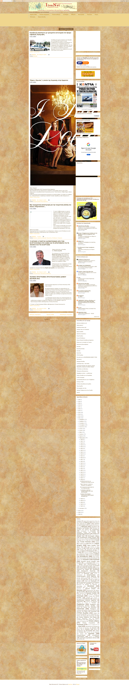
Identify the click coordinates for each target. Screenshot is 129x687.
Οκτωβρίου (81, 423)
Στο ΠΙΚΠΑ (80, 296)
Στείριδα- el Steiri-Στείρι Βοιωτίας (85, 271)
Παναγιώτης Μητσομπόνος (82, 371)
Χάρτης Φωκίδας (42, 16)
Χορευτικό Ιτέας (89, 632)
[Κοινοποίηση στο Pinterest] (35, 36)
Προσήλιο (85, 610)
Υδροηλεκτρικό (89, 626)
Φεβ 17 (82, 459)
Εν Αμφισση (81, 295)
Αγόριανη (35, 237)
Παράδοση (95, 598)
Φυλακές (94, 628)
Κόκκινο (96, 578)
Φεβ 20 (82, 453)
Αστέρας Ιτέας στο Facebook (83, 329)
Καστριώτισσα (79, 574)
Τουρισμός (89, 14)
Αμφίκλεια (40, 237)
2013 (79, 414)
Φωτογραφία (81, 14)
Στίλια (97, 614)
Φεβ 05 (82, 498)
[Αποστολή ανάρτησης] (48, 54)
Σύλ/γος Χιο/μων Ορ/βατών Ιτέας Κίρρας (88, 616)
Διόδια (79, 552)
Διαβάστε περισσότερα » (35, 51)
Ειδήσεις (97, 553)
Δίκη (84, 548)
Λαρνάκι (84, 579)
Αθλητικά (73, 14)
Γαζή (92, 540)
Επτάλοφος (94, 558)
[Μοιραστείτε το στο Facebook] (34, 36)
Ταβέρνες (96, 619)
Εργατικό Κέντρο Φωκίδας (88, 561)
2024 (79, 401)
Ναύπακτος (79, 359)
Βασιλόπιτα (94, 538)
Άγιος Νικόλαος (80, 522)
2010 (79, 510)
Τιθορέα (78, 621)
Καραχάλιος (94, 572)
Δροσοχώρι (86, 552)
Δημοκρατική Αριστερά (92, 549)
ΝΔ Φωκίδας (82, 591)
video (90, 521)
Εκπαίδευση (84, 556)
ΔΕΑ (92, 543)
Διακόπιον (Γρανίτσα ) (81, 333)
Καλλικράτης (39, 309)
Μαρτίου (81, 435)
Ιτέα (81, 567)
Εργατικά (96, 559)
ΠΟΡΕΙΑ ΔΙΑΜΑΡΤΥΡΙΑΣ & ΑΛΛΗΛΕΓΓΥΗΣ (87, 308)
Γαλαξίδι (97, 540)
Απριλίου (81, 434)
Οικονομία (80, 596)
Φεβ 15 (82, 463)
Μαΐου (80, 432)
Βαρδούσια (87, 538)
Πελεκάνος (94, 601)
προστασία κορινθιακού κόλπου (88, 637)
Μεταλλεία (48, 273)
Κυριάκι (92, 578)
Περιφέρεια (93, 604)
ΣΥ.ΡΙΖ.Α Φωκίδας (80, 377)
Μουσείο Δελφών (90, 588)
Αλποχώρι (95, 528)
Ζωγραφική (89, 563)
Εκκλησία (90, 555)
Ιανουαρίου (81, 508)
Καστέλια (78, 346)
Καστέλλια (86, 573)
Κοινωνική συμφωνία (80, 577)
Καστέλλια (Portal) (80, 348)
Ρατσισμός (94, 611)
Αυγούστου (81, 426)
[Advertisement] (53, 23)
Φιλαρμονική (96, 626)
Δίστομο (91, 548)
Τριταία (98, 624)
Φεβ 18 (82, 457)
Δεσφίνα (82, 549)
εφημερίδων (90, 109)
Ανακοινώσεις (95, 529)
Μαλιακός (96, 583)
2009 (79, 512)
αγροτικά (91, 633)
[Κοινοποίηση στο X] (33, 36)
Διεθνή (83, 551)
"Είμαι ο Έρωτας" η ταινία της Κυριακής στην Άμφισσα (49, 80)
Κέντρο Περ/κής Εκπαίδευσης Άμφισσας (85, 340)
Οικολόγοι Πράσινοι (93, 594)
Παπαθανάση (86, 598)
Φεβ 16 (82, 461)
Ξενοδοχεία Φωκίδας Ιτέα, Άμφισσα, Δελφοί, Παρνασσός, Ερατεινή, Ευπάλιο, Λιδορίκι (86, 366)
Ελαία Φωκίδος (80, 335)
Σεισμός (95, 613)
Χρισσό (78, 392)
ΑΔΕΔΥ (89, 523)
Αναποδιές (93, 531)
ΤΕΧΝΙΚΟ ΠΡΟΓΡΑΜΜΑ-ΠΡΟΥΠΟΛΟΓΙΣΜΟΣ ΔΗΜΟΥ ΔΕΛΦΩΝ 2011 (87, 495)
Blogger (77, 684)
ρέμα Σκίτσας (79, 639)
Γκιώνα (97, 542)
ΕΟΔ (77, 553)
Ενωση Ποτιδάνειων (81, 338)
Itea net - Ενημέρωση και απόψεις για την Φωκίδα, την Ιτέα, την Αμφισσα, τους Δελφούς (87, 234)
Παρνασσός (49, 237)
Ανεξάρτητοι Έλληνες (82, 532)
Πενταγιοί (86, 602)
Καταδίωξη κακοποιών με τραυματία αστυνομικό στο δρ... (87, 482)
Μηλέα (87, 587)
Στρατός (78, 615)
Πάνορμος (88, 597)
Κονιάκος (95, 577)
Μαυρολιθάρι (79, 586)
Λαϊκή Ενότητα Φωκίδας (83, 225)
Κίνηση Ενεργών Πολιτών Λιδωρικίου (84, 568)
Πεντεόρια (94, 602)
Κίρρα (96, 568)
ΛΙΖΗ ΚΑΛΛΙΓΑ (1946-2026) (83, 291)
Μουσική (79, 590)
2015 (79, 410)
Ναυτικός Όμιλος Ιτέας (93, 591)
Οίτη (85, 594)
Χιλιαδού (97, 630)
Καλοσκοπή (80, 572)
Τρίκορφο (89, 624)
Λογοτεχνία (93, 581)
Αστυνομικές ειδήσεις (93, 536)
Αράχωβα (35, 56)
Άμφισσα (87, 522)
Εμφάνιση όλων (96, 316)
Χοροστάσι (97, 632)
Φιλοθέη (80, 628)
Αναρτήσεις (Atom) (54, 319)
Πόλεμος (94, 610)
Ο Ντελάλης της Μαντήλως (82, 368)
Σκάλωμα (88, 614)
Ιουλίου (81, 428)
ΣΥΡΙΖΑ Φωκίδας (83, 613)
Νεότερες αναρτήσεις (35, 314)
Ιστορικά (97, 565)
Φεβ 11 (82, 470)
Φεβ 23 (82, 448)
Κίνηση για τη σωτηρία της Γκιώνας (84, 342)
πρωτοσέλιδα (85, 109)
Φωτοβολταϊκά (80, 630)
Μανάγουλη (79, 584)
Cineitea (79, 521)
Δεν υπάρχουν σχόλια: (42, 54)
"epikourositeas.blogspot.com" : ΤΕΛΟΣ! (86, 313)
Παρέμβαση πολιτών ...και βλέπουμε (84, 373)
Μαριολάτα (95, 584)
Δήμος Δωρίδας (80, 331)
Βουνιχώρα (79, 540)
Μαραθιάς (87, 584)
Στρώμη (84, 615)
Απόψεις (95, 533)
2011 (79, 417)
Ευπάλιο (79, 563)
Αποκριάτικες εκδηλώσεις (83, 533)
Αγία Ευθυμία (82, 525)
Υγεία (79, 626)
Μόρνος (97, 590)
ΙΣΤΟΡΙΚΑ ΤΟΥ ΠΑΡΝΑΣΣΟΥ (84, 265)
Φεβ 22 (82, 450)
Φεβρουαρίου (82, 437)
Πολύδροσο (54, 237)
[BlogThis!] (31, 36)
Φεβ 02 (82, 504)
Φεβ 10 (82, 472)
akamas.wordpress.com (82, 323)
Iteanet (85, 521)
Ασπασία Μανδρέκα (94, 534)
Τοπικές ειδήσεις (94, 621)
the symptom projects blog (84, 290)
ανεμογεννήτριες (36, 273)
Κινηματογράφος (91, 575)
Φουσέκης (87, 628)
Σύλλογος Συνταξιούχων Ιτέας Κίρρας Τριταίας (88, 619)
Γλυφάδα (81, 543)
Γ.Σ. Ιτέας (86, 540)
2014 (79, 412)
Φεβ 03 (82, 502)
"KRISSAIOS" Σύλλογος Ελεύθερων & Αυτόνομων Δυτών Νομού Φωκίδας (86, 301)
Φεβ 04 (82, 500)
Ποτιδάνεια (79, 610)
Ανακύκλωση (83, 531)
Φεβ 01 (82, 506)
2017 (79, 406)
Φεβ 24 (82, 446)
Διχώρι (98, 551)
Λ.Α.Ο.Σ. (78, 579)
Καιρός (96, 14)
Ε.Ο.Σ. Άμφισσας (93, 552)
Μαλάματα (81, 583)
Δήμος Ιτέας (80, 547)
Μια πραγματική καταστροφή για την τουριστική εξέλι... (87, 488)
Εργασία (86, 559)
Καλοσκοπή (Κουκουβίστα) (82, 344)
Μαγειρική (97, 582)
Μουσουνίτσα (90, 590)
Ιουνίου (81, 430)
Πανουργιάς (79, 598)
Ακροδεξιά (94, 526)
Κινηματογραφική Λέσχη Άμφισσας (40, 201)
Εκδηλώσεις (82, 555)
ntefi (79, 277)
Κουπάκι (78, 350)
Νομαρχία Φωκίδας (81, 361)
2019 (79, 405)
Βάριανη (78, 538)
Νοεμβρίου (81, 421)
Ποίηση (78, 607)
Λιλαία (86, 581)
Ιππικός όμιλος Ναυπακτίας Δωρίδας (84, 565)
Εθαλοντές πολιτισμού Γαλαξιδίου (86, 553)
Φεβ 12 (82, 468)
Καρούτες (78, 573)
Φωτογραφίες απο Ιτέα (81, 388)
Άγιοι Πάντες (95, 521)
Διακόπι (78, 551)
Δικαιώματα (91, 551)
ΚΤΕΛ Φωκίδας (80, 355)
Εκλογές (97, 555)
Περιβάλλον (80, 604)
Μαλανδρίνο (88, 583)
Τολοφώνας (83, 621)
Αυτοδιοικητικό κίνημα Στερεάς (88, 537)
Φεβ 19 (82, 455)
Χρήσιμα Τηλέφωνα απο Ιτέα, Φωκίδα (85, 390)
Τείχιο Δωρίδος (80, 386)
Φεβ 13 (82, 466)
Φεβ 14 (82, 464)
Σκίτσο (92, 614)
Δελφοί (34, 309)
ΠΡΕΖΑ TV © (81, 241)
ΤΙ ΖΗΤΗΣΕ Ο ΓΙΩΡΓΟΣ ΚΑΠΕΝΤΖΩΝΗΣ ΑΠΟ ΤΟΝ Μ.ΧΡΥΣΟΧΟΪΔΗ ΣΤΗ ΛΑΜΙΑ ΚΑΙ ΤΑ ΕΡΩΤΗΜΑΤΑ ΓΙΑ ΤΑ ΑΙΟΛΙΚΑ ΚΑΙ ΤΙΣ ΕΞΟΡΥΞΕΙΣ (49, 243)
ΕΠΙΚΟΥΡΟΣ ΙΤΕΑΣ (82, 312)
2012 (79, 416)
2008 (79, 514)
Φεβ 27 (82, 441)
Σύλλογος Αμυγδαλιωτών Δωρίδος (84, 383)
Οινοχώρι (90, 596)
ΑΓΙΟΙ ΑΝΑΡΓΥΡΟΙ (81, 523)
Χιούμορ (81, 632)
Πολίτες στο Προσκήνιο (89, 607)
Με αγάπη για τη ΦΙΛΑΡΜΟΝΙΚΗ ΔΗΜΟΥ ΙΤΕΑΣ (87, 357)
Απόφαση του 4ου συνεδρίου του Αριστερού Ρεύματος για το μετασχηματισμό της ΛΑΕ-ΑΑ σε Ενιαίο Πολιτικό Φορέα (87, 228)
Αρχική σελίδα (33, 14)
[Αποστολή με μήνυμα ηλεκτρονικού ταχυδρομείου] (30, 36)
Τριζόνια (94, 624)
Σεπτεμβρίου (82, 424)
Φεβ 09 (82, 474)
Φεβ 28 (82, 439)
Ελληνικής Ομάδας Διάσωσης (85, 558)
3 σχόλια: (39, 236)
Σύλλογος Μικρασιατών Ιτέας (84, 618)
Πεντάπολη (78, 602)
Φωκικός (87, 629)
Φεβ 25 (82, 444)
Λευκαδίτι (90, 579)
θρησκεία (90, 636)
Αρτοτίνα (87, 534)
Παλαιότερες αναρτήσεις (66, 314)
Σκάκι (83, 614)
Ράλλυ (86, 611)
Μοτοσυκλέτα (79, 588)
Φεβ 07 (82, 477)
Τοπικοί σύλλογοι (56, 14)
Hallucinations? (80, 325)
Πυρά (90, 610)
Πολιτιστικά (80, 609)
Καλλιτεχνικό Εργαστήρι (88, 570)
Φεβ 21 (82, 452)
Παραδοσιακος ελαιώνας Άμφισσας (86, 600)
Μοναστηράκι (93, 587)
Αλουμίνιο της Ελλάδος (83, 528)
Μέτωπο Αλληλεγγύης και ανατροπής (85, 582)
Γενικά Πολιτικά (85, 542)
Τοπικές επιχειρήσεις (44, 14)
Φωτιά (95, 629)
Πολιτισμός (32, 16)
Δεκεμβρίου (81, 419)
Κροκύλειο (79, 352)
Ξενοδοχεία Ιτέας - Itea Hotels (83, 363)
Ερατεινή (78, 559)
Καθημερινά (79, 569)
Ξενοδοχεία (65, 14)
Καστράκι (95, 573)
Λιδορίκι (79, 581)
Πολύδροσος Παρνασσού (84, 259)
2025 (79, 399)
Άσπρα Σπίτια (95, 522)
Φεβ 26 (82, 443)
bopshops (70, 684)
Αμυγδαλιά (79, 529)
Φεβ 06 (82, 479)
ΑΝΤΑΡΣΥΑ (97, 523)
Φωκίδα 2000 (80, 629)
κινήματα (97, 636)
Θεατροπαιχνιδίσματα (92, 564)
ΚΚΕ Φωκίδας (88, 567)
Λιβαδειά (96, 579)
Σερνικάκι (78, 614)
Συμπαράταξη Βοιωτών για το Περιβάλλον (85, 379)
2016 (79, 408)
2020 (79, 403)
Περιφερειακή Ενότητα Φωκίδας (86, 605)
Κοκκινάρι (88, 577)
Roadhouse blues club (81, 327)
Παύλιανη (88, 601)
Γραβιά (87, 543)
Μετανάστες (79, 587)
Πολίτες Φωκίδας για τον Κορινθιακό (84, 375)
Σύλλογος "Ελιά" (80, 381)
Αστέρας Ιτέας (80, 536)
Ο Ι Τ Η (79, 307)
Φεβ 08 (82, 475)
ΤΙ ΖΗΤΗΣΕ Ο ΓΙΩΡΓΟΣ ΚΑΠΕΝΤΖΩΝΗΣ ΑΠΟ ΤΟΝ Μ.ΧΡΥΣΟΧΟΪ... (86, 491)
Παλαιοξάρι (95, 597)
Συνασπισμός (91, 615)
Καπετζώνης (43, 273)
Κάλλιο (97, 567)
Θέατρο (81, 564)
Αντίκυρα (94, 532)
